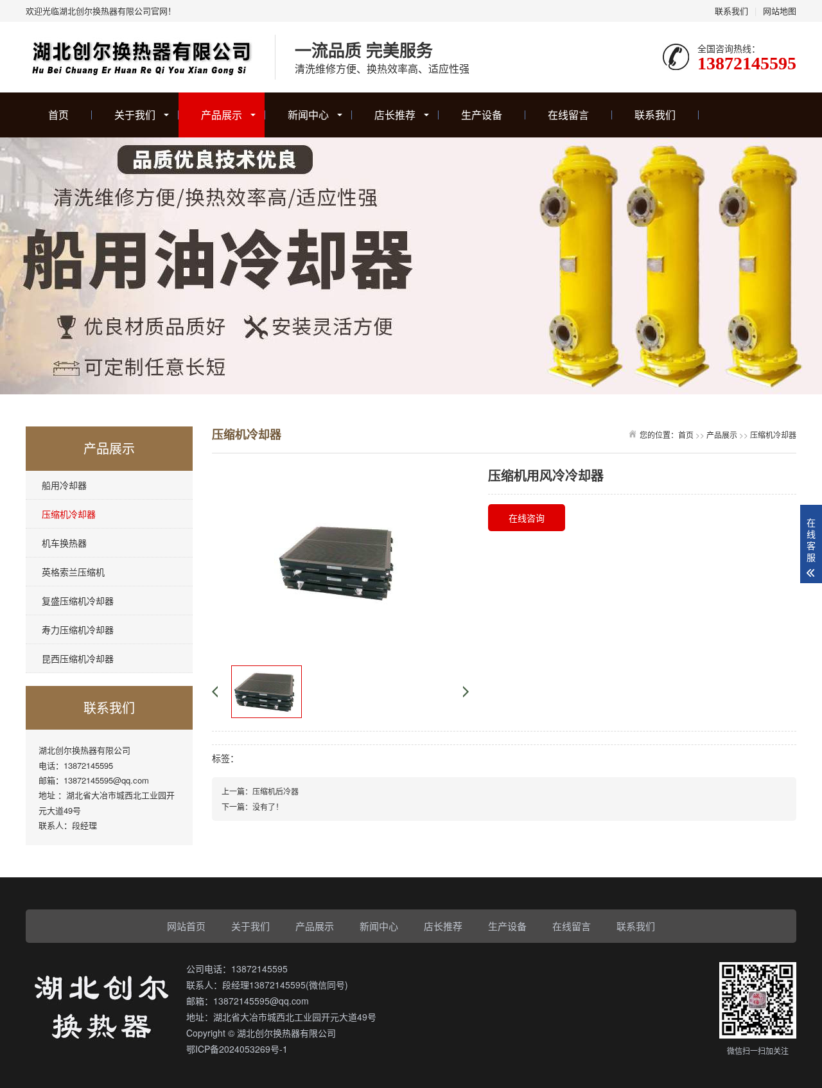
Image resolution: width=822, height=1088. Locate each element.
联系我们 (731, 10)
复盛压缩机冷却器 (78, 600)
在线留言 (568, 114)
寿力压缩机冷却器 (78, 629)
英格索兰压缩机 (73, 571)
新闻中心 (308, 114)
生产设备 (481, 114)
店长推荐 (394, 114)
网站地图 (779, 10)
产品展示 (221, 114)
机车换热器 (64, 542)
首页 (58, 114)
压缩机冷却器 (69, 513)
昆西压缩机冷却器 (78, 658)
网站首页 (186, 926)
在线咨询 (527, 517)
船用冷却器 (64, 484)
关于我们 (134, 114)
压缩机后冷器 (275, 790)
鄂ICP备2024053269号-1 (237, 1048)
